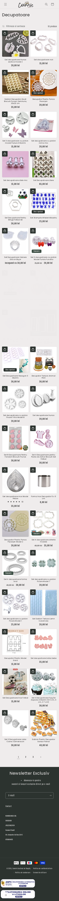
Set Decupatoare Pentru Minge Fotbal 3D (15, 219)
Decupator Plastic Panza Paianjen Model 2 (15, 541)
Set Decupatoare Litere (43, 180)
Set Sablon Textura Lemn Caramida (43, 620)
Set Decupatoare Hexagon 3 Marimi (15, 377)
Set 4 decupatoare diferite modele (44, 541)
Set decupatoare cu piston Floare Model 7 (43, 580)
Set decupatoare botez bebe (44, 658)
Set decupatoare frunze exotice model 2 (15, 61)
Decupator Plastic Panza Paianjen (44, 100)
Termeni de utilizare (40, 873)
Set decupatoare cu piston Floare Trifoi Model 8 (15, 416)
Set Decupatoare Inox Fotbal (15, 698)
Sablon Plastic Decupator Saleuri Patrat (43, 740)
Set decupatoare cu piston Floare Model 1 (15, 620)
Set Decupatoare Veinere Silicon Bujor (15, 258)
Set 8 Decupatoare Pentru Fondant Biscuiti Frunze (15, 456)
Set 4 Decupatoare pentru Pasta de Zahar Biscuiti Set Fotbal (43, 457)
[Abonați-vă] (50, 795)
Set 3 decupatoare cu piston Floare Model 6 (15, 300)
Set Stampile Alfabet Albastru (43, 218)
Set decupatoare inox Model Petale (15, 497)
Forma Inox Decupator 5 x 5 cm (43, 497)
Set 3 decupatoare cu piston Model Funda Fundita (44, 258)
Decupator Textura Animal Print (43, 377)
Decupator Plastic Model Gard (15, 659)
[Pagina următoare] (41, 757)
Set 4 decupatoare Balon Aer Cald (43, 300)
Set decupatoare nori (43, 60)
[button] (5, 4)
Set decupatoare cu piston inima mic (43, 142)
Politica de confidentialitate (42, 869)
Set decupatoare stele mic (15, 180)
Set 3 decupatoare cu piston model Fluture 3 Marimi (15, 142)
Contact (8, 806)
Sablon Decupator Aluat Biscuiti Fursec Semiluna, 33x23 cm (15, 101)
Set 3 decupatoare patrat (43, 339)
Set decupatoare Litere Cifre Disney (15, 340)
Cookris (14, 868)
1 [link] (18, 757)
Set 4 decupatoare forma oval (15, 580)
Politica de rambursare (22, 873)
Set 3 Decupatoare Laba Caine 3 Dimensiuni (15, 740)
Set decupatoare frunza (43, 415)
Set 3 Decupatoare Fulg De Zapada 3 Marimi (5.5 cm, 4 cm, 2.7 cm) (43, 700)
